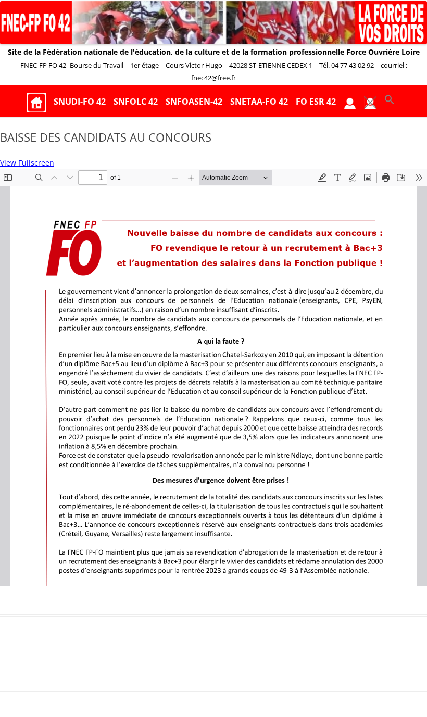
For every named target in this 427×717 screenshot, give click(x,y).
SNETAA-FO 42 (259, 101)
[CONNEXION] (350, 101)
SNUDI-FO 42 (80, 101)
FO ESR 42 (316, 101)
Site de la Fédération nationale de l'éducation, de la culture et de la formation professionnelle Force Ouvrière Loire (214, 52)
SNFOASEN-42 (194, 101)
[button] (389, 101)
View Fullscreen (27, 163)
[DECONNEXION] (370, 101)
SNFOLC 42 (136, 101)
